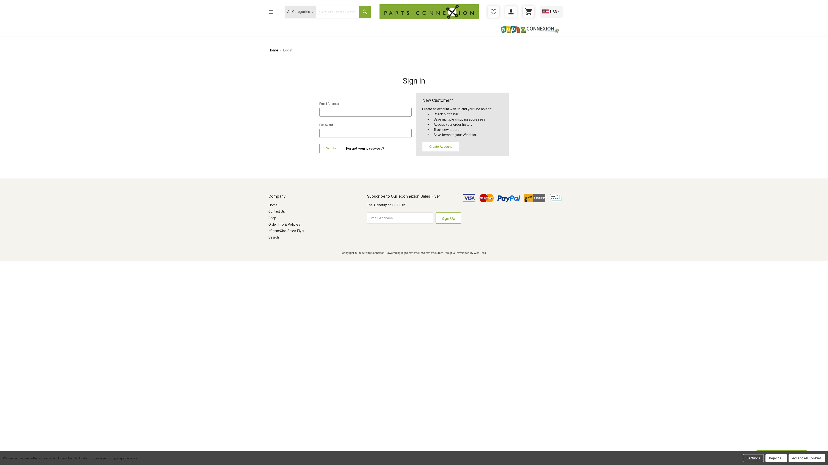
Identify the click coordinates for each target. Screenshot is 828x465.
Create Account (440, 147)
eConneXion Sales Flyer (286, 231)
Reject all (776, 458)
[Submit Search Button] (365, 12)
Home (273, 205)
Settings (753, 458)
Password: (326, 125)
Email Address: (329, 103)
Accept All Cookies (807, 458)
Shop (272, 218)
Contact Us (276, 211)
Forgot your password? (365, 148)
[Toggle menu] (271, 12)
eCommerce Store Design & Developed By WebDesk (453, 252)
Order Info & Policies (284, 224)
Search (273, 237)
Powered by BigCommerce (402, 252)
